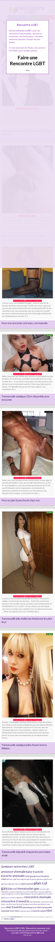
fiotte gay (28, 876)
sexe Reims (33, 904)
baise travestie (34, 871)
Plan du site (27, 935)
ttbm (49, 910)
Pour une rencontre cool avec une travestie (24, 323)
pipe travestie (27, 883)
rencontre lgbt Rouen (16, 897)
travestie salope (38, 910)
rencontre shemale (37, 897)
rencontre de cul (16, 917)
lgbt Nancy (10, 879)
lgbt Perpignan (32, 879)
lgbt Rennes (48, 879)
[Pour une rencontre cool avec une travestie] (27, 273)
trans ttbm (14, 910)
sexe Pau (16, 904)
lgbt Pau (23, 879)
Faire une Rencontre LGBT (27, 60)
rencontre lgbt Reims (38, 894)
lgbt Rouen (4, 884)
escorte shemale (12, 876)
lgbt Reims (40, 879)
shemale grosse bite (31, 907)
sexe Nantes (45, 902)
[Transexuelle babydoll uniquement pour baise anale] (27, 794)
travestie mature (25, 911)
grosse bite (39, 876)
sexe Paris (9, 904)
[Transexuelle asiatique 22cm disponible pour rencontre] (27, 353)
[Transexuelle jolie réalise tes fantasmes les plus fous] (27, 553)
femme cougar (9, 919)
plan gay (33, 888)
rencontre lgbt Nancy (16, 892)
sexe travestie (14, 907)
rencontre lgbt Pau (7, 894)
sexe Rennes (42, 904)
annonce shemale (13, 871)
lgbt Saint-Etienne (15, 884)
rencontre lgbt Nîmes (31, 892)
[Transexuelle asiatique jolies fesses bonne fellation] (27, 676)
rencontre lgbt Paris (45, 892)
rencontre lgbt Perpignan (22, 894)
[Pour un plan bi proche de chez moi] (27, 444)
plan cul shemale (17, 888)
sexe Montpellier (35, 902)
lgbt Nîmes (17, 879)
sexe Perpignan (24, 904)
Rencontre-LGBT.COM (15, 928)
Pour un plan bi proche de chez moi (20, 500)
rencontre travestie (15, 901)
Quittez (28, 70)
